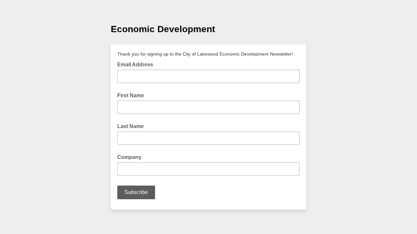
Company (129, 157)
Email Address (137, 64)
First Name (130, 95)
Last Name (130, 126)
